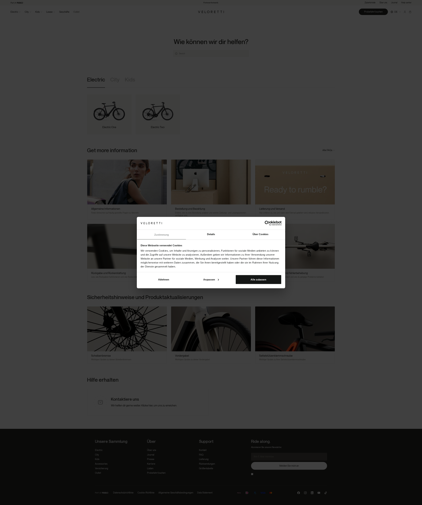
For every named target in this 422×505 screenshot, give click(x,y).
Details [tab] (211, 234)
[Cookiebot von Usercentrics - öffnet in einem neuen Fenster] (267, 223)
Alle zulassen (258, 279)
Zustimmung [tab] (161, 234)
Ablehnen (163, 279)
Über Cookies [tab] (260, 234)
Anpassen (209, 279)
